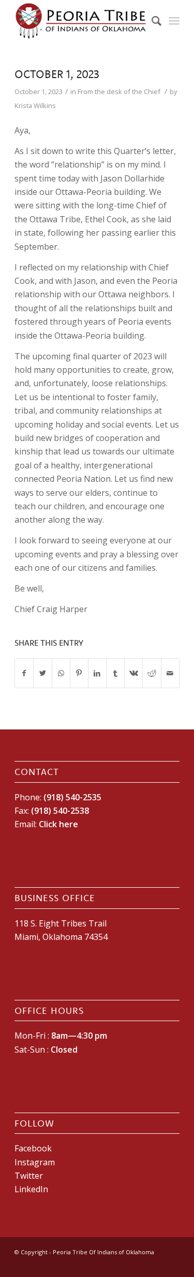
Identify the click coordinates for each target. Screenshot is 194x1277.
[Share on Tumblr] (115, 673)
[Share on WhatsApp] (61, 673)
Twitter (28, 1175)
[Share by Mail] (170, 673)
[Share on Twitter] (42, 673)
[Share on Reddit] (151, 673)
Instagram (34, 1162)
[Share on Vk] (133, 673)
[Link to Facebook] (125, 1264)
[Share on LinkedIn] (97, 673)
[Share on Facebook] (24, 673)
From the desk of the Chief (119, 91)
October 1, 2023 (56, 74)
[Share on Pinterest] (79, 673)
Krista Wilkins (35, 105)
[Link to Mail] (172, 1264)
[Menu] (174, 20)
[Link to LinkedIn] (156, 1264)
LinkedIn (31, 1189)
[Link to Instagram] (140, 1264)
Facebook (33, 1148)
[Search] (151, 20)
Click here (58, 824)
